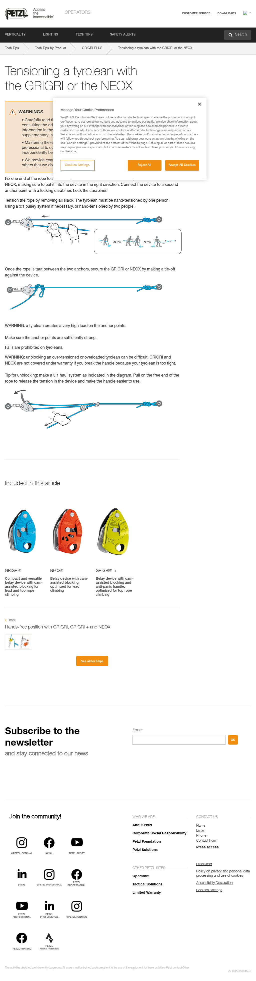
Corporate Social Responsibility (159, 833)
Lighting (50, 35)
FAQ (174, 25)
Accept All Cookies (182, 165)
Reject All (145, 165)
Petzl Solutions (145, 850)
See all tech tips (92, 661)
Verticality (15, 35)
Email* (137, 730)
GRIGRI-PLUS (92, 48)
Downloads (227, 13)
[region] (129, 139)
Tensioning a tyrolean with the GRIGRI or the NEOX (155, 48)
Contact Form (206, 841)
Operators (77, 13)
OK (233, 740)
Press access (207, 847)
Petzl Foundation (146, 842)
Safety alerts (123, 35)
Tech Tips (84, 35)
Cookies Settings (77, 165)
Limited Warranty (146, 893)
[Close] (199, 104)
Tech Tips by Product (50, 48)
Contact (176, 32)
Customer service (196, 13)
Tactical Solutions (147, 884)
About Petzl (142, 825)
